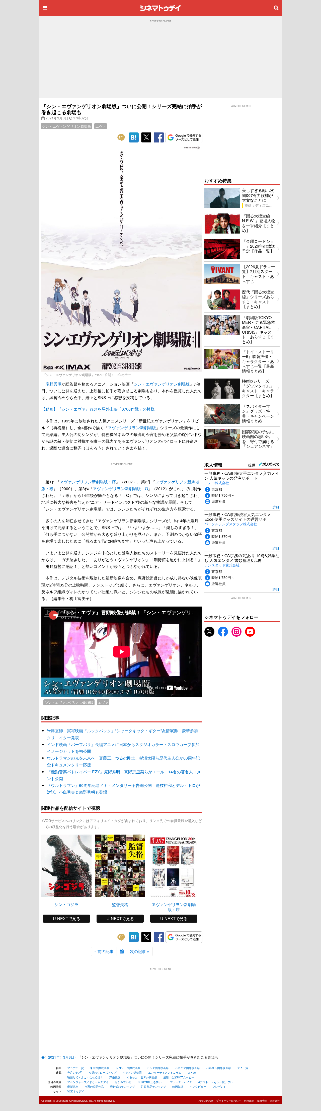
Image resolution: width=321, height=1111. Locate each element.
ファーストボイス (181, 1082)
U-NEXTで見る (66, 918)
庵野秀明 (53, 384)
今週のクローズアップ (102, 1072)
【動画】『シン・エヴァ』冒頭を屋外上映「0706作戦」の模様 (98, 409)
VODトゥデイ (75, 1091)
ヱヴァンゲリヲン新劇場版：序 (88, 482)
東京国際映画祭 (99, 1068)
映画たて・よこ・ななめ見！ (85, 1077)
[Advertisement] (160, 60)
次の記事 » (139, 951)
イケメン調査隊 (132, 1072)
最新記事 (72, 1086)
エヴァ (100, 126)
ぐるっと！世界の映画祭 (142, 1077)
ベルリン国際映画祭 (218, 1068)
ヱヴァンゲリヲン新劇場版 (132, 427)
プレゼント (219, 1086)
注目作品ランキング (153, 1086)
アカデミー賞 (75, 1068)
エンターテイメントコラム (164, 1072)
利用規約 (249, 1100)
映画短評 (177, 1086)
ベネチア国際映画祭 (187, 1068)
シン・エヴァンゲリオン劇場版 (66, 126)
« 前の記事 (104, 951)
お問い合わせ (205, 1100)
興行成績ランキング (122, 1086)
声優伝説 (114, 1077)
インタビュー (198, 1086)
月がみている (123, 1082)
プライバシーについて (228, 1100)
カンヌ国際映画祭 (158, 1068)
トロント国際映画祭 (128, 1068)
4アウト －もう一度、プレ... (216, 1082)
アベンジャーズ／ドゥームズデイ (88, 1082)
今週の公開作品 (94, 1086)
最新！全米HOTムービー (178, 1077)
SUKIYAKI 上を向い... (151, 1082)
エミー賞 (242, 1068)
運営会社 (275, 1100)
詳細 (276, 507)
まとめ (192, 1072)
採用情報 (262, 1100)
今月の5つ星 (75, 1072)
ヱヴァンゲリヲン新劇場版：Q (120, 488)
